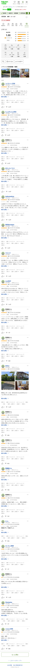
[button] (5, 73)
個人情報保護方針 (18, 665)
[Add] (26, 17)
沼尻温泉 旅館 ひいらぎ (8, 16)
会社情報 (9, 665)
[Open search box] (3, 61)
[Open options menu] (28, 83)
